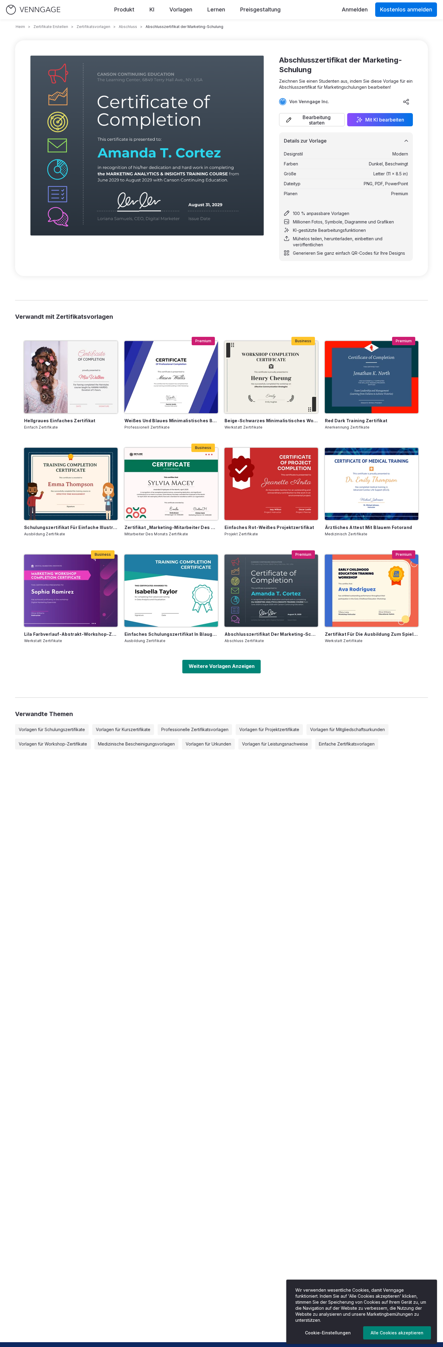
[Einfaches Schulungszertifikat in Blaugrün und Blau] (171, 591)
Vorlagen (180, 9)
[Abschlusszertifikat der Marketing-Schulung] (271, 591)
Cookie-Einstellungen (328, 1332)
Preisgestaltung (260, 9)
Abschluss (128, 26)
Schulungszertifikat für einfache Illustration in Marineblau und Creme (71, 527)
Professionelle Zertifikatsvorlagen (194, 729)
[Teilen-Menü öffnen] (406, 101)
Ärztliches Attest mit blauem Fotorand (368, 527)
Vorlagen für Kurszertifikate (123, 729)
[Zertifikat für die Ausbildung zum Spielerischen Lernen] (371, 591)
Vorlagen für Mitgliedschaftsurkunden (347, 729)
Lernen (216, 9)
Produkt (124, 9)
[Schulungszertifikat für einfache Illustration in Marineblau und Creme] (71, 484)
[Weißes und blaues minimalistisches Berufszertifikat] (171, 377)
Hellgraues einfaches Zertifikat (60, 420)
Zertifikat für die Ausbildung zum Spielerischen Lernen (371, 634)
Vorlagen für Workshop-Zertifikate (53, 743)
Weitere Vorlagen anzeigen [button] (222, 666)
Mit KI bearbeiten (384, 120)
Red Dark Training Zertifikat (356, 420)
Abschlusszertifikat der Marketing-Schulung (271, 634)
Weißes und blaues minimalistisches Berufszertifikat (171, 420)
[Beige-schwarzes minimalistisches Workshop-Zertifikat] (271, 377)
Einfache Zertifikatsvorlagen (347, 743)
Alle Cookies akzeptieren (397, 1332)
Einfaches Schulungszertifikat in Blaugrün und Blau (171, 634)
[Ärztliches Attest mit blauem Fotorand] (371, 484)
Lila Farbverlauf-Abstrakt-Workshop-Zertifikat (71, 634)
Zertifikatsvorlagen (93, 26)
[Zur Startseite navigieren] (33, 10)
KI (151, 9)
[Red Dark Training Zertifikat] (371, 377)
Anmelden (355, 9)
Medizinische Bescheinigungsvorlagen (136, 743)
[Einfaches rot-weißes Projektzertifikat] (271, 484)
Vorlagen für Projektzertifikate (269, 729)
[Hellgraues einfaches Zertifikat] (71, 377)
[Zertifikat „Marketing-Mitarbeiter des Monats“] (171, 484)
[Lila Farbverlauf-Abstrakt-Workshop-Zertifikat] (71, 591)
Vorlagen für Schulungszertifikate (52, 729)
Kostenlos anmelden (406, 9)
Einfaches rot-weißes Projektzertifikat (269, 527)
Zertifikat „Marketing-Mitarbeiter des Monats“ (171, 527)
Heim (20, 26)
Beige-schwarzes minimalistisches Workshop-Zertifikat (271, 420)
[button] (312, 119)
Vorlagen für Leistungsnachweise (275, 743)
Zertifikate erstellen (50, 26)
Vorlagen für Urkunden (208, 743)
